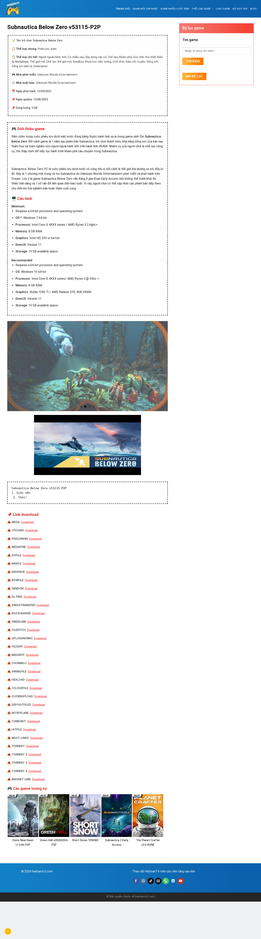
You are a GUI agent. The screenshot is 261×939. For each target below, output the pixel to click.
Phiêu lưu (43, 49)
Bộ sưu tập (240, 8)
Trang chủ (122, 8)
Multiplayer (21, 61)
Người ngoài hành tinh (52, 57)
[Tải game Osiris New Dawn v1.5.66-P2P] (23, 815)
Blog (253, 8)
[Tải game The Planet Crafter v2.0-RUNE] (148, 815)
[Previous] (15, 366)
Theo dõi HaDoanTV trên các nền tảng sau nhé (163, 871)
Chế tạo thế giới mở (58, 61)
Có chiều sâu (76, 57)
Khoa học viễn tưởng (98, 61)
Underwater (40, 66)
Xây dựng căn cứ (95, 57)
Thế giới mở (37, 61)
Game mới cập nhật (145, 8)
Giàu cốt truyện (135, 61)
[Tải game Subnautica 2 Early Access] (116, 815)
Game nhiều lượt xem (174, 8)
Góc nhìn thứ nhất (144, 57)
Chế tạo (113, 57)
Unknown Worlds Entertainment (57, 74)
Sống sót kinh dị (22, 66)
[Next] (159, 366)
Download (27, 522)
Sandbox (78, 61)
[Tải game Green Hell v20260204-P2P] (54, 815)
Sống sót (152, 61)
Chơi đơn (118, 61)
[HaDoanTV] (14, 9)
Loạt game (223, 8)
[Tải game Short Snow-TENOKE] (85, 815)
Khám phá (125, 57)
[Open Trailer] (87, 445)
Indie (54, 49)
